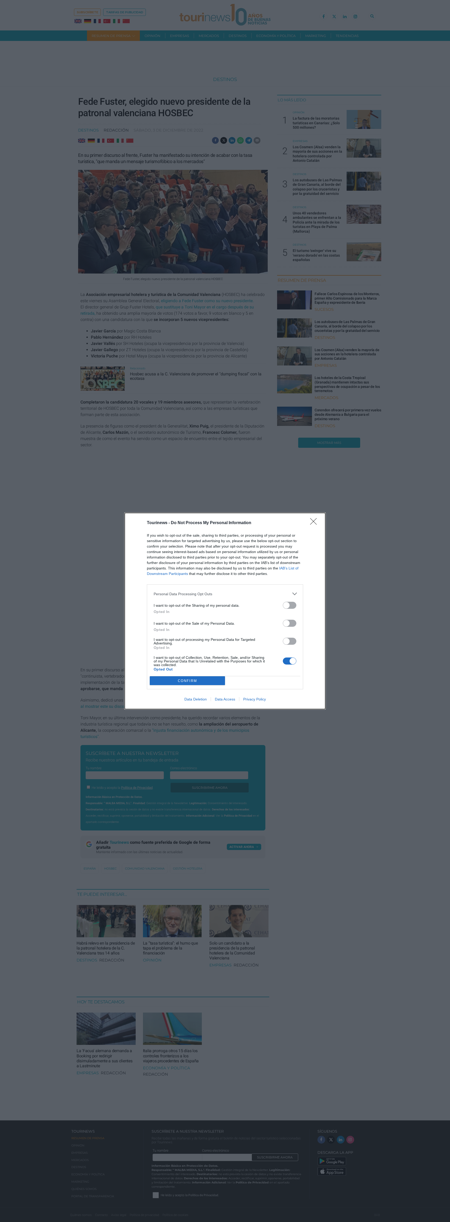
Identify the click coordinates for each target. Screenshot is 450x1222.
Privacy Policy (254, 699)
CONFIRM (187, 681)
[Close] (315, 523)
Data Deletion (195, 699)
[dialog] (225, 611)
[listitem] (225, 594)
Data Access (225, 699)
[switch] (289, 605)
